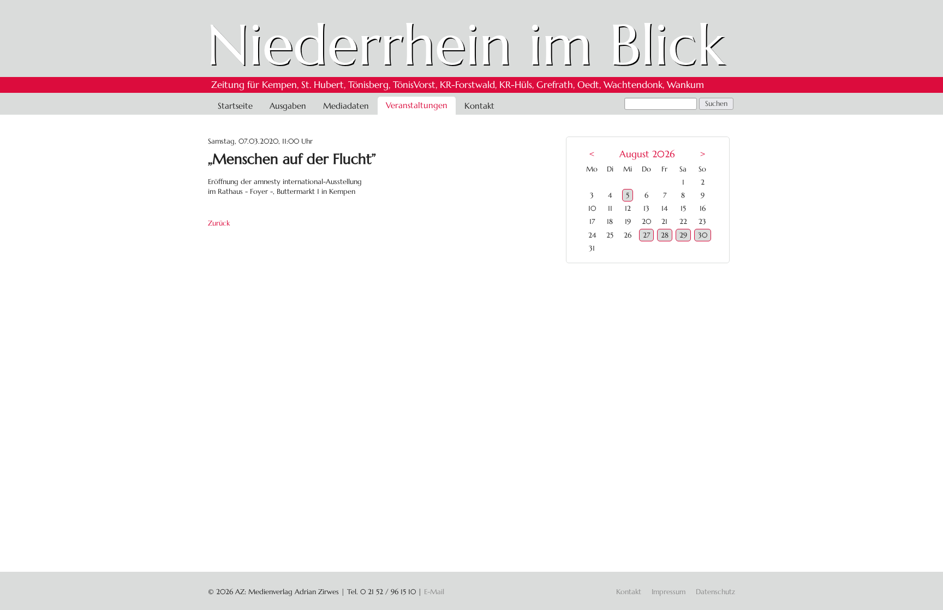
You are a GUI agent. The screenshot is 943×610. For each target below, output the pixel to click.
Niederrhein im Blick (466, 44)
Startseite (235, 105)
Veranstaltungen (416, 105)
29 (683, 235)
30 (702, 235)
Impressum (668, 591)
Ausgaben (288, 105)
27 (646, 235)
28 (665, 235)
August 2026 (647, 154)
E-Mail (434, 591)
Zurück (219, 223)
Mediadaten (346, 105)
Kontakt (479, 105)
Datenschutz (715, 591)
